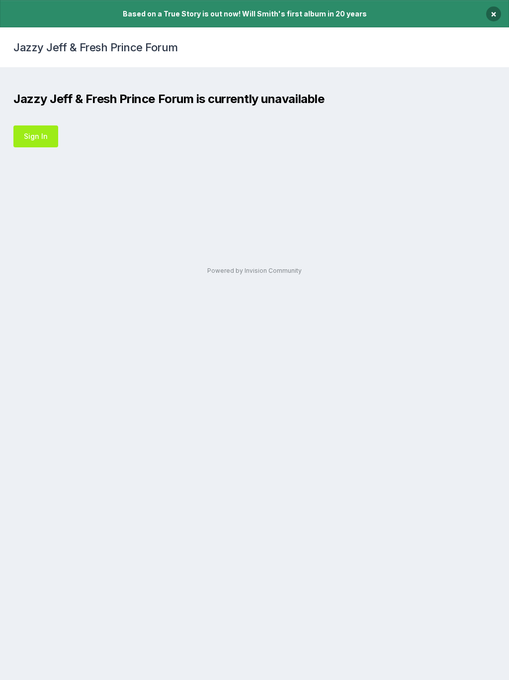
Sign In (36, 136)
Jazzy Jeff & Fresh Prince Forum (95, 47)
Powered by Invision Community (254, 270)
